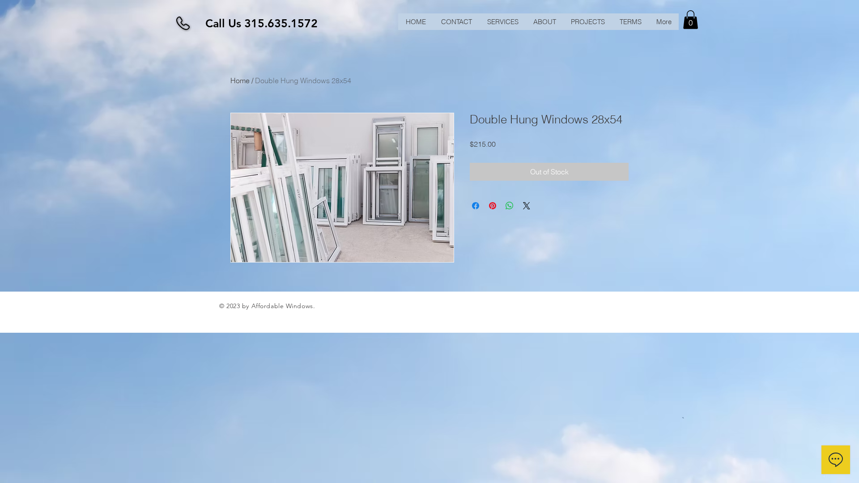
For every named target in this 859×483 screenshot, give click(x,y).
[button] (690, 19)
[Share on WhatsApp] (509, 205)
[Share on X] (526, 205)
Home (240, 80)
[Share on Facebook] (475, 205)
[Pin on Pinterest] (492, 205)
